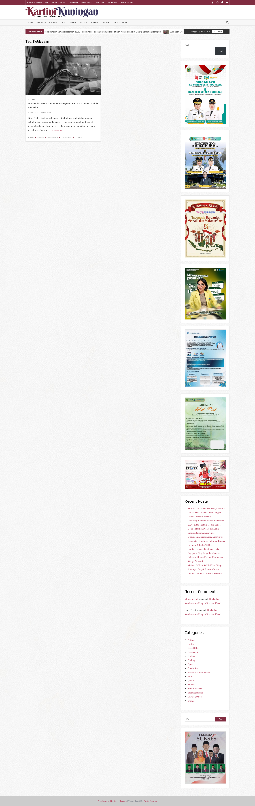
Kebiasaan (40, 137)
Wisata (83, 22)
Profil (73, 22)
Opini (63, 22)
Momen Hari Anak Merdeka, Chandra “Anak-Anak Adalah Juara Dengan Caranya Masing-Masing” (206, 512)
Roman (94, 22)
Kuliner (53, 22)
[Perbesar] (222, 333)
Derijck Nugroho (150, 801)
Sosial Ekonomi (58, 2)
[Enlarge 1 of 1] (222, 271)
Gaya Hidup (87, 2)
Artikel (31, 99)
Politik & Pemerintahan (37, 2)
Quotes (105, 22)
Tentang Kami (120, 22)
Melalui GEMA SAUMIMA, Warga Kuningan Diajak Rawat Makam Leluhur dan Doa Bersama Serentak (205, 569)
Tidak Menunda (66, 137)
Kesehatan (73, 2)
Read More (57, 130)
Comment (78, 137)
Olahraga (99, 2)
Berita (40, 22)
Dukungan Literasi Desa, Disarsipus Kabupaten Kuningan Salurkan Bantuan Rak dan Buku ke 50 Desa (134, 32)
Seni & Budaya (127, 2)
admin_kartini (33, 112)
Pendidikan (112, 2)
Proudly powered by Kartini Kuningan (112, 801)
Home (30, 22)
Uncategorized (195, 696)
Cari (187, 45)
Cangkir (31, 137)
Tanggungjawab (52, 137)
